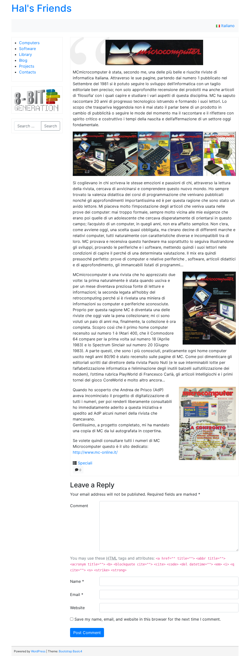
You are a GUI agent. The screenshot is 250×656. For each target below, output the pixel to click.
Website (77, 607)
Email (76, 594)
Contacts (27, 72)
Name (77, 581)
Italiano (227, 25)
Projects (26, 66)
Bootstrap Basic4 (70, 651)
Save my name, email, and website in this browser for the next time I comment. (147, 619)
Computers (29, 42)
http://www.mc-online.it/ (95, 452)
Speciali (85, 463)
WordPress (38, 651)
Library (25, 54)
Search (50, 125)
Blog (23, 60)
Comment (79, 505)
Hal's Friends (41, 8)
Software (27, 48)
